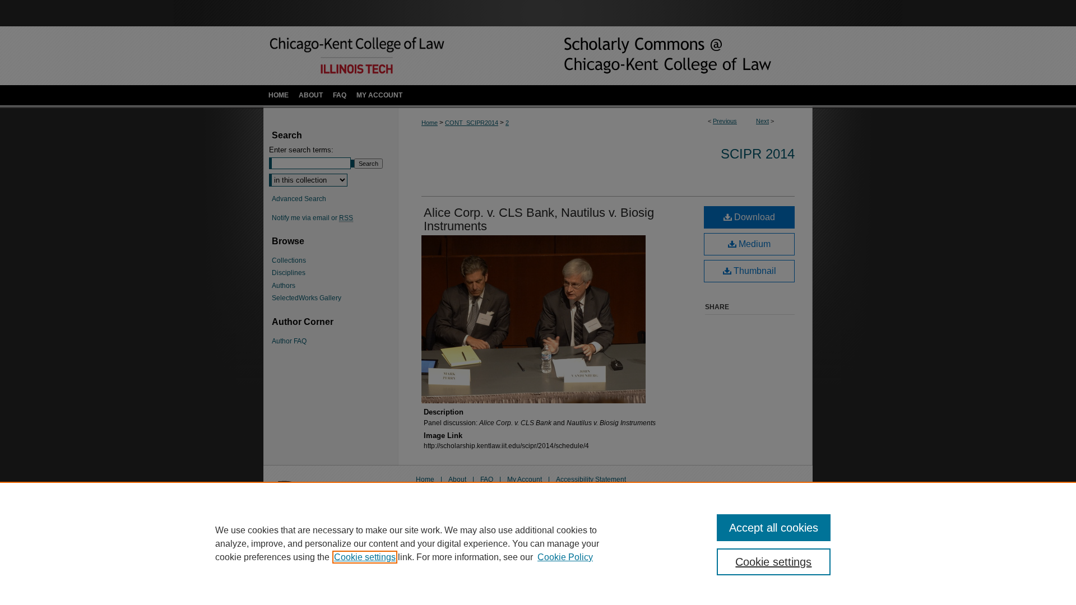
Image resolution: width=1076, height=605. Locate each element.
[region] (538, 543)
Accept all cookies (773, 528)
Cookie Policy (565, 557)
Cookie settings (365, 557)
